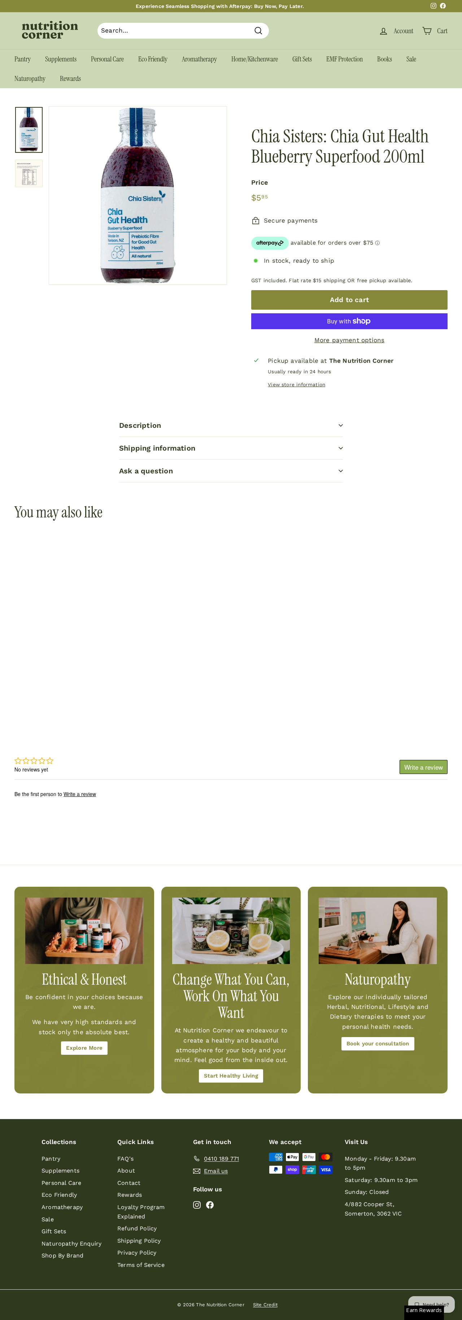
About (126, 1170)
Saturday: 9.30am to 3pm (381, 1180)
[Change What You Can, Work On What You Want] (231, 931)
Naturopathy (29, 78)
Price (259, 182)
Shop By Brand (62, 1255)
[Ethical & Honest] (84, 931)
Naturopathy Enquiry (71, 1243)
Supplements (61, 59)
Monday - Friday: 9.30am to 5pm (380, 1163)
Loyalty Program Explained (141, 1212)
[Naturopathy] (378, 931)
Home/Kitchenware (254, 59)
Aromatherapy (199, 59)
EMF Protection (344, 59)
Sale (411, 59)
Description (140, 425)
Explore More (84, 1048)
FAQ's (125, 1158)
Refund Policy (137, 1228)
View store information (296, 384)
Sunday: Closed (367, 1191)
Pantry (22, 59)
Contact (128, 1182)
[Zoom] (138, 195)
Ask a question (146, 470)
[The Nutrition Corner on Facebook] (210, 1204)
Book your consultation (377, 1043)
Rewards (70, 78)
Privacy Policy (136, 1252)
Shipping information (157, 448)
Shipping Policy (139, 1240)
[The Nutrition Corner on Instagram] (197, 1204)
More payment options (349, 340)
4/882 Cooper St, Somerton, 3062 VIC (373, 1209)
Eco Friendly (152, 59)
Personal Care (107, 59)
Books (384, 59)
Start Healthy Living (231, 1075)
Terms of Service (141, 1264)
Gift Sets (302, 59)
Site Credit (265, 1304)
